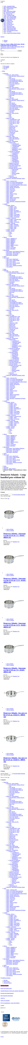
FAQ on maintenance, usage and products (10, 1003)
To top (2, 1036)
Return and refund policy (6, 988)
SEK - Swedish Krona (8, 24)
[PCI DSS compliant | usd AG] (5, 1026)
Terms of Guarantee (5, 1000)
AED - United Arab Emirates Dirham (11, 33)
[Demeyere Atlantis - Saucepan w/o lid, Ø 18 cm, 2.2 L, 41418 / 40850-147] (14, 617)
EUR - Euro (6, 10)
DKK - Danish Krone (8, 8)
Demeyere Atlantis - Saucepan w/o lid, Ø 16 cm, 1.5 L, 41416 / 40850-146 (14, 580)
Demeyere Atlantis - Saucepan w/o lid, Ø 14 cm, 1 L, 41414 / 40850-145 (14, 535)
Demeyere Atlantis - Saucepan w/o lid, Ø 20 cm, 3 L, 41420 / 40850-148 (14, 670)
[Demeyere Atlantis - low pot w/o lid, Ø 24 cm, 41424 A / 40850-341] (14, 707)
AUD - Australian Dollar (9, 6)
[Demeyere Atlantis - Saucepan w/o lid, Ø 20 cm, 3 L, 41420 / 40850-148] (14, 662)
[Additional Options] (5, 978)
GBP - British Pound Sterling (10, 7)
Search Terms (6, 981)
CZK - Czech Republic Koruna (10, 30)
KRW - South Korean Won (9, 29)
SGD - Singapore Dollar (9, 26)
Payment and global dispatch (7, 993)
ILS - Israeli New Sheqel (9, 12)
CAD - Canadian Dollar (8, 15)
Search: (2, 50)
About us (3, 998)
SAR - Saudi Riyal (7, 22)
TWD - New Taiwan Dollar (9, 16)
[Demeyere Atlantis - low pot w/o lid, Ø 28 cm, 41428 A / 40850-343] (14, 752)
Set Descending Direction (19, 494)
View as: (3, 498)
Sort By (2, 494)
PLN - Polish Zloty (7, 20)
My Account (6, 66)
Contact (2, 1005)
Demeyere (5, 467)
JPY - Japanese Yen (7, 13)
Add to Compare (10, 530)
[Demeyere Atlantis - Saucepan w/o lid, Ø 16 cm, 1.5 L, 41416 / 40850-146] (14, 572)
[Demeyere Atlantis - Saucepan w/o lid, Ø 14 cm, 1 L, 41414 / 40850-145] (14, 528)
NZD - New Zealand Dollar (9, 17)
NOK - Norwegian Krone (9, 19)
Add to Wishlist (9, 529)
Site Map (5, 980)
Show (2, 496)
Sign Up (5, 68)
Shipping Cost (16, 541)
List (8, 498)
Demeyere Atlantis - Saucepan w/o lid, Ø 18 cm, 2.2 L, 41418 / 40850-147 (14, 625)
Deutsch (2, 36)
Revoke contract (5, 985)
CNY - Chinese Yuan (8, 21)
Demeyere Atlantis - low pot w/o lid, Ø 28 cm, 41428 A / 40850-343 (15, 760)
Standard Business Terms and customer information (12, 990)
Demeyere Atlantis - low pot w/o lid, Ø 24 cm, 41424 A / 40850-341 (15, 715)
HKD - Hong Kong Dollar (9, 11)
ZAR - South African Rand (9, 28)
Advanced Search (7, 982)
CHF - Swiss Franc (7, 25)
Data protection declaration (7, 995)
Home (4, 466)
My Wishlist (6, 67)
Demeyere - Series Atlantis (9, 468)
